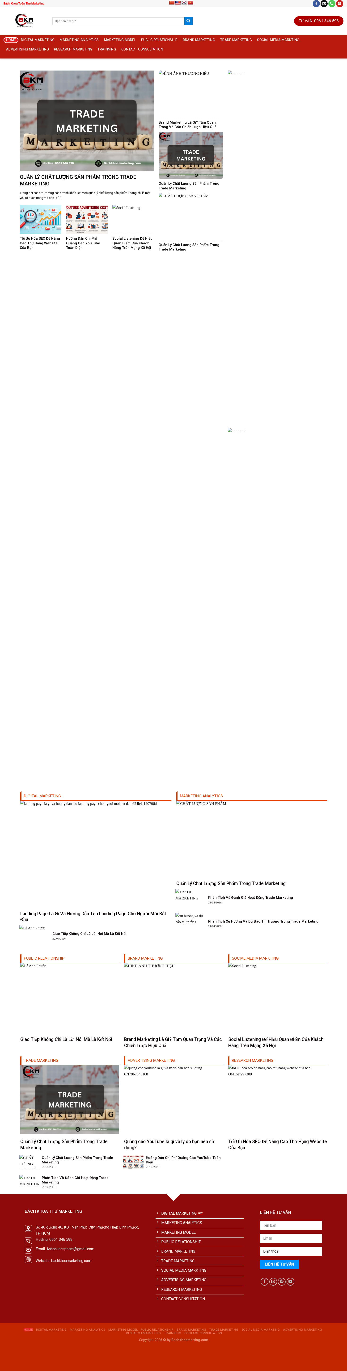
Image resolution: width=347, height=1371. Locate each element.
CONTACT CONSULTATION (142, 49)
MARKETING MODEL (120, 40)
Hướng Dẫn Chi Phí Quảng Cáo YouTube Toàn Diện (83, 243)
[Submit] (188, 21)
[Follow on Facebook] (316, 3)
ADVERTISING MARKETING (27, 49)
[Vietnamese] (190, 2)
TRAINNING (106, 49)
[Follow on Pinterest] (339, 3)
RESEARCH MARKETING (73, 49)
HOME (11, 40)
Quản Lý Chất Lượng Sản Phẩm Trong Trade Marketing (78, 180)
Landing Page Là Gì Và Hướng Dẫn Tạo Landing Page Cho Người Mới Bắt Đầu (93, 916)
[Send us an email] (324, 3)
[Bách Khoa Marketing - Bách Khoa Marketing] (24, 21)
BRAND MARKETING (199, 40)
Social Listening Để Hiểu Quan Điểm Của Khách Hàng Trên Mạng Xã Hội (132, 243)
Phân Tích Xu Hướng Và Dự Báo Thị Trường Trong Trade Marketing (263, 921)
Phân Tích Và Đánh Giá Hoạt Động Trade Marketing (250, 897)
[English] (178, 2)
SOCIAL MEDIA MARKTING (278, 40)
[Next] (336, 68)
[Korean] (184, 2)
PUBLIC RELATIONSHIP (159, 40)
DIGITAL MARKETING (38, 40)
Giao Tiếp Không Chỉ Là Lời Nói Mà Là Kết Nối (89, 934)
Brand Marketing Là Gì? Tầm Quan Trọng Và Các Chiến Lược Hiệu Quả (187, 124)
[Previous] (11, 68)
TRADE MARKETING (236, 40)
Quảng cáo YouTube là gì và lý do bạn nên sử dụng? (169, 1144)
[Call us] (331, 3)
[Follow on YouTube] (290, 1282)
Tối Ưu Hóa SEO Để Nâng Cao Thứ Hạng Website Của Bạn (40, 243)
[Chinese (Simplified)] (172, 2)
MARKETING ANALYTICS (79, 40)
